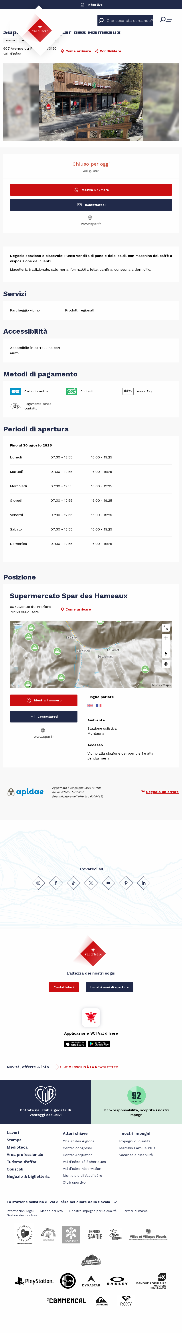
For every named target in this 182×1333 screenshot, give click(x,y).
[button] (91, 102)
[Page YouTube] (108, 883)
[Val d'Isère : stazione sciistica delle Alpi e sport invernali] (36, 27)
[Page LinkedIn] (143, 883)
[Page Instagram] (38, 883)
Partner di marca (135, 1210)
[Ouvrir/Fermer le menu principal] (166, 19)
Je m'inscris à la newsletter (91, 1067)
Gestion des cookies (22, 1215)
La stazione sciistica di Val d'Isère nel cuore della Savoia (58, 1202)
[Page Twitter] (91, 883)
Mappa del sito (51, 1210)
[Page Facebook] (56, 883)
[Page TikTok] (73, 883)
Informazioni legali (20, 1210)
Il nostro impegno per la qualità (93, 1210)
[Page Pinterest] (126, 883)
